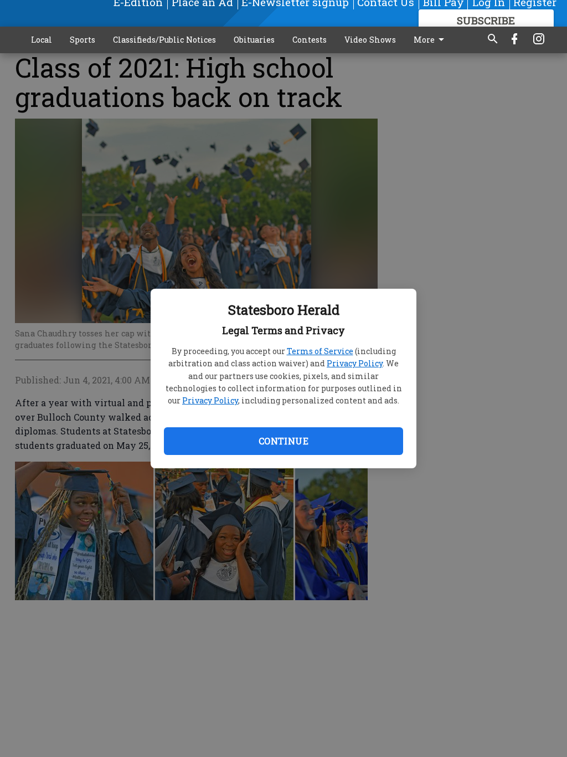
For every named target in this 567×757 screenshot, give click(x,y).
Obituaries (254, 39)
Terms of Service (320, 351)
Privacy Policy (355, 363)
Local (41, 39)
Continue (283, 441)
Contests (309, 39)
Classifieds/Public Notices (164, 39)
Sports (82, 39)
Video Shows (370, 39)
